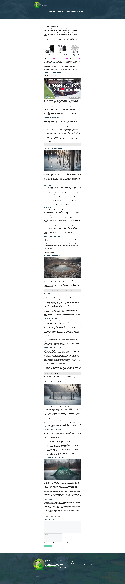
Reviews (88, 4)
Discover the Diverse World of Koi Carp (51, 515)
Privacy (72, 566)
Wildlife (82, 4)
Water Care (76, 4)
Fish (64, 4)
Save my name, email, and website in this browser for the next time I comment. (61, 542)
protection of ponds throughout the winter (52, 426)
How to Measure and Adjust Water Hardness (52, 516)
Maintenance (56, 4)
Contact (72, 563)
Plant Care (69, 4)
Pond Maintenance (48, 514)
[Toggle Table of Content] (54, 75)
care (51, 63)
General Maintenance (63, 567)
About (72, 565)
